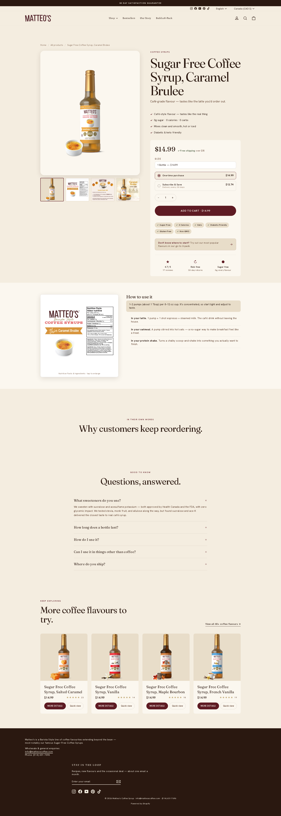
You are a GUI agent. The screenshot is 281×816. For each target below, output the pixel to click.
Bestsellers (129, 18)
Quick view (75, 705)
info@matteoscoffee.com (39, 751)
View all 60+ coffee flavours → (223, 623)
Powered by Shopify (140, 803)
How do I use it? (140, 540)
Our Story (145, 18)
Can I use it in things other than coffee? (140, 552)
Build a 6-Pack (164, 18)
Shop (112, 18)
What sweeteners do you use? (140, 500)
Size (158, 158)
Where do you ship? (140, 564)
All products (57, 45)
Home (43, 45)
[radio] (195, 175)
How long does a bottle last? (140, 527)
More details (55, 705)
